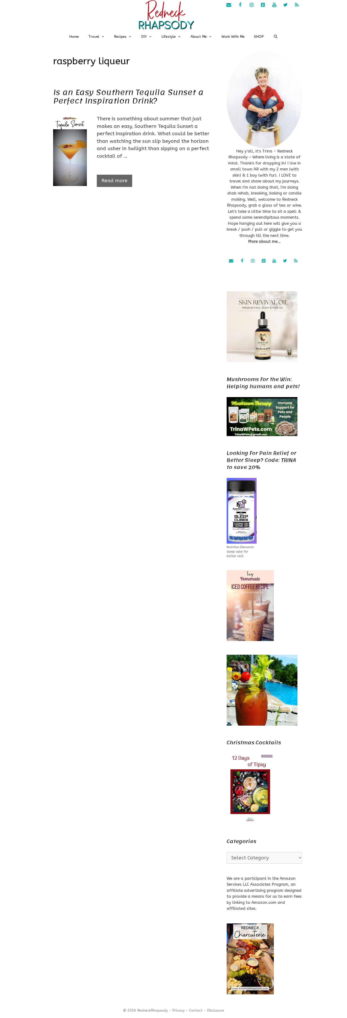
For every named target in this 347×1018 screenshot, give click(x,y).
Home (74, 37)
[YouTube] (274, 5)
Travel (93, 37)
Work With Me (233, 37)
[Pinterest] (262, 5)
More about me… (264, 241)
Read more (114, 181)
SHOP (259, 37)
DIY (144, 37)
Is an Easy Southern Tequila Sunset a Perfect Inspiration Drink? (128, 96)
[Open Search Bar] (275, 37)
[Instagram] (251, 5)
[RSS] (296, 5)
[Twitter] (285, 5)
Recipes (120, 37)
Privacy (178, 1010)
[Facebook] (240, 5)
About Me (198, 37)
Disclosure (215, 1010)
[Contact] (228, 5)
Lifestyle (168, 37)
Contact (196, 1010)
